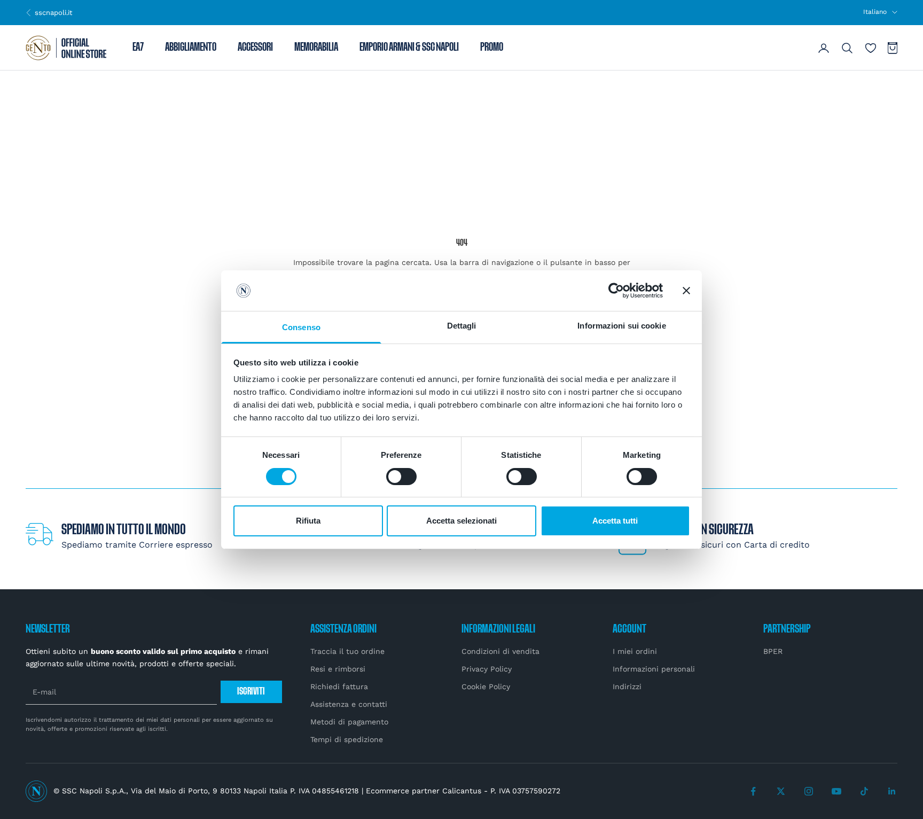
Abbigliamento (190, 48)
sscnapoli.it (49, 12)
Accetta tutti (615, 520)
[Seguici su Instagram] (808, 791)
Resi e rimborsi (337, 669)
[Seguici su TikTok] (864, 791)
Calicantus (461, 790)
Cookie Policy (486, 686)
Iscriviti (251, 691)
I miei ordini (635, 651)
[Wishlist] (870, 48)
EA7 (138, 48)
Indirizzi (627, 686)
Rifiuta (308, 520)
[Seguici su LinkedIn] (892, 791)
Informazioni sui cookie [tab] (621, 325)
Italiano (875, 11)
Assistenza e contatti (348, 704)
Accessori (255, 48)
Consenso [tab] (301, 327)
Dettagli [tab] (461, 325)
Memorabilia (316, 48)
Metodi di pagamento (349, 721)
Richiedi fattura (339, 686)
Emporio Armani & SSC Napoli (409, 48)
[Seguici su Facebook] (753, 791)
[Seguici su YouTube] (836, 791)
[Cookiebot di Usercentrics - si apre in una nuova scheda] (616, 291)
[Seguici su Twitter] (781, 791)
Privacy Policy (487, 669)
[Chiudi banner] (686, 290)
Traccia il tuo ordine (347, 651)
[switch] (401, 476)
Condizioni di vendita (500, 651)
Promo (491, 48)
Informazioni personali (654, 669)
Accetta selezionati (461, 520)
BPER (773, 651)
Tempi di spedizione (346, 739)
